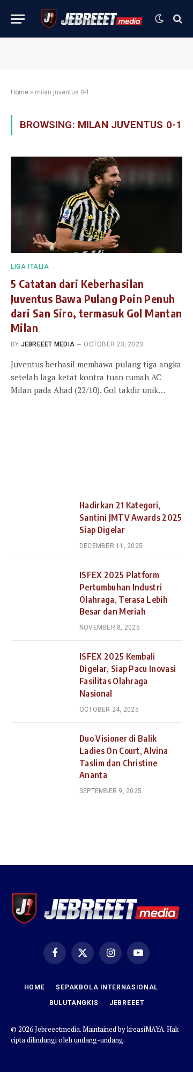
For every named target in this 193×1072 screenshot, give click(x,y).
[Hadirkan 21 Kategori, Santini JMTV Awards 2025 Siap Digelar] (40, 518)
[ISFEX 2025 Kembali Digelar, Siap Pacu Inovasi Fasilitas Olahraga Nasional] (40, 669)
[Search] (176, 19)
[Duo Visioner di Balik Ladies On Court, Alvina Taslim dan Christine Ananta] (40, 751)
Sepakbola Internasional (107, 987)
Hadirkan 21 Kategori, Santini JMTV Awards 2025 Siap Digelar (130, 517)
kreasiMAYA (145, 1029)
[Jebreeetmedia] (92, 19)
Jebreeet (126, 1003)
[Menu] (18, 19)
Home (19, 92)
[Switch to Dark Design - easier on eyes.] (159, 19)
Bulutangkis (74, 1003)
